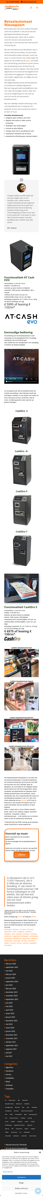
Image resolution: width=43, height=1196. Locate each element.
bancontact (12, 1100)
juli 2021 (9, 1053)
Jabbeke (19, 934)
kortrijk (30, 1118)
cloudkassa (8, 1111)
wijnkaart (16, 1136)
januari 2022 (10, 1031)
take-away (14, 1132)
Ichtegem (7, 934)
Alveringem (8, 929)
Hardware (9, 1071)
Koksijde (34, 934)
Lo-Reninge (8, 938)
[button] (40, 1152)
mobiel (13, 1121)
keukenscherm (14, 1118)
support (33, 1128)
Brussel (17, 1107)
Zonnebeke (8, 945)
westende (8, 1136)
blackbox (27, 1104)
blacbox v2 (19, 1104)
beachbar (25, 1100)
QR (12, 1128)
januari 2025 (10, 978)
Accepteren (22, 1177)
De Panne (30, 929)
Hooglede (21, 932)
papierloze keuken (19, 1125)
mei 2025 (9, 971)
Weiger (21, 1183)
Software (9, 1085)
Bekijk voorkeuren (21, 1188)
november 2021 (12, 1038)
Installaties (10, 1078)
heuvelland (18, 1114)
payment (29, 1125)
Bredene (16, 929)
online (26, 1121)
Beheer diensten (8, 1171)
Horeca (8, 1074)
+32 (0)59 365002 (13, 2)
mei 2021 (9, 1056)
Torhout (13, 943)
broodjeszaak (9, 1107)
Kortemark (8, 936)
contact (20, 917)
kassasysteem (33, 1114)
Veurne (19, 943)
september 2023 (12, 999)
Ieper (14, 934)
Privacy (25, 1193)
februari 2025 (11, 974)
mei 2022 (9, 1024)
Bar (19, 1100)
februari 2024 (11, 988)
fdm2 (11, 1114)
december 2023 (11, 992)
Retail (8, 1081)
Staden (6, 943)
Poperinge (17, 941)
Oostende (34, 938)
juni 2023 (9, 1003)
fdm (6, 1114)
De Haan (23, 929)
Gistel (15, 932)
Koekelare (26, 934)
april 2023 (9, 1010)
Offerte (21, 854)
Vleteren (26, 943)
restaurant (19, 1128)
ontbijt (33, 1121)
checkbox (34, 1107)
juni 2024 (9, 985)
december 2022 (11, 1020)
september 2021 (12, 1045)
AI (5, 1100)
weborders (27, 1132)
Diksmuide (8, 932)
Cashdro (24, 800)
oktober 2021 (11, 1042)
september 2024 (12, 981)
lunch (6, 1121)
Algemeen (9, 1067)
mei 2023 (9, 1006)
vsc (20, 1132)
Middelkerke (17, 938)
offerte (34, 917)
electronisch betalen (27, 1111)
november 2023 (12, 996)
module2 (19, 1121)
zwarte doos (32, 1136)
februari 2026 (11, 964)
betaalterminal (9, 1104)
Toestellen (10, 1089)
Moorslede (26, 938)
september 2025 (12, 967)
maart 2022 (10, 1028)
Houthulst (28, 932)
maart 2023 (10, 1013)
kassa (28, 61)
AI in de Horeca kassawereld (16, 1148)
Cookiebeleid (18, 1193)
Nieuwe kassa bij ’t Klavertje (16, 1145)
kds (6, 1118)
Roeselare (31, 941)
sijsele (26, 1128)
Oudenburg (8, 941)
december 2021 (11, 1035)
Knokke (23, 1118)
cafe (28, 1107)
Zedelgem (33, 943)
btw (23, 1107)
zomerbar (24, 1136)
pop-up (7, 1128)
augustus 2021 (11, 1049)
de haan (16, 1111)
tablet (6, 1132)
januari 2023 (10, 1017)
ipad (25, 1114)
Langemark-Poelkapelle (21, 936)
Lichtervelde (34, 936)
